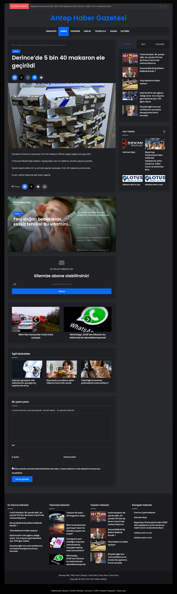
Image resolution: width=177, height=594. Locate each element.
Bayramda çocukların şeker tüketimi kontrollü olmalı (60, 381)
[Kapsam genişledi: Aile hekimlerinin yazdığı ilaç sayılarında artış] (27, 369)
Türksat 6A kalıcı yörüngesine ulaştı (75, 514)
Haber (63, 31)
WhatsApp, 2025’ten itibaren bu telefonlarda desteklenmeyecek (76, 560)
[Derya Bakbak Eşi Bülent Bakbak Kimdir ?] (130, 72)
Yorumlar (159, 44)
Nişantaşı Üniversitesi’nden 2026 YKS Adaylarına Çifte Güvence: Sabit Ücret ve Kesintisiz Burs (154, 161)
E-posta (16, 457)
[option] (62, 224)
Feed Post (114, 575)
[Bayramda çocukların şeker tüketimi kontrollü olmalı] (61, 369)
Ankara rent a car (131, 184)
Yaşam (113, 31)
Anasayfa (51, 31)
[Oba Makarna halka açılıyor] (130, 84)
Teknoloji (100, 31)
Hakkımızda (56, 591)
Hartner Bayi (129, 152)
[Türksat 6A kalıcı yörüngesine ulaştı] (56, 516)
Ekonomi (75, 31)
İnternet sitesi (70, 457)
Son (143, 44)
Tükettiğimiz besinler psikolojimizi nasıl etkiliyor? (95, 381)
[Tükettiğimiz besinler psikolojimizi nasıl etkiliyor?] (96, 369)
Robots (84, 575)
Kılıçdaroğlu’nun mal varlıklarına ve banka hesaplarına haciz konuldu (150, 111)
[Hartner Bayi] (133, 143)
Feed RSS (93, 575)
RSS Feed (75, 575)
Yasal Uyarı (121, 591)
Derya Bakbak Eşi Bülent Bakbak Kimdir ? (152, 70)
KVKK (96, 591)
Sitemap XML (64, 575)
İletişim (125, 31)
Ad (14, 445)
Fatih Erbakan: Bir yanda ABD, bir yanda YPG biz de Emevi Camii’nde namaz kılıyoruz (152, 59)
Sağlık (87, 31)
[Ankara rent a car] (133, 178)
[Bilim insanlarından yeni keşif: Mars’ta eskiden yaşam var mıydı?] (56, 529)
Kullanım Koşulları (107, 591)
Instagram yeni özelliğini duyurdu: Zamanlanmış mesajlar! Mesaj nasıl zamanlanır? (75, 545)
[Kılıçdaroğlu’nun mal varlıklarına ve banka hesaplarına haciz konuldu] (130, 110)
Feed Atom (103, 575)
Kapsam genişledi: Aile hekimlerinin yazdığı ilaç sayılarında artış (24, 383)
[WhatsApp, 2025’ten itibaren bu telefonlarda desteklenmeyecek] (56, 559)
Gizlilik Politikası (76, 591)
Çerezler (88, 591)
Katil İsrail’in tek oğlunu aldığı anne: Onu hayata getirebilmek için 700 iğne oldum (152, 97)
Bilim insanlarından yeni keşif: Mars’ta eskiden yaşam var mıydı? (76, 529)
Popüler (127, 44)
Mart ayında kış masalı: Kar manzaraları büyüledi (41, 222)
